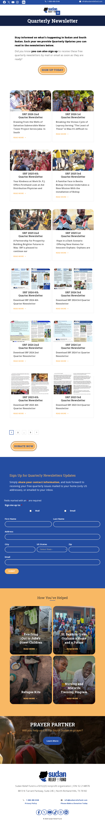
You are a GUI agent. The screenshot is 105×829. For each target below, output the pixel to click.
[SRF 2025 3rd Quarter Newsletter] (73, 160)
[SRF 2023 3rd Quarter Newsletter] (73, 383)
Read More (18, 137)
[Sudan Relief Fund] (50, 12)
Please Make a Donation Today (74, 803)
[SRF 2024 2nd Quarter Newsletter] (30, 331)
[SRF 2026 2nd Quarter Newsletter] (30, 100)
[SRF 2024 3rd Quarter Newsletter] (73, 279)
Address (9, 531)
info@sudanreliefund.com (92, 1)
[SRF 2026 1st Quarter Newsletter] (73, 100)
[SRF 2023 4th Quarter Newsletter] (30, 383)
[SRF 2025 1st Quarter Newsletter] (73, 219)
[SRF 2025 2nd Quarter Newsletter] (30, 219)
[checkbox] (30, 511)
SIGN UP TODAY (52, 70)
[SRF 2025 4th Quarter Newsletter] (30, 160)
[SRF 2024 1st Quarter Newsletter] (73, 331)
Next (36, 432)
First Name (10, 518)
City (7, 544)
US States (42, 544)
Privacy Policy (31, 803)
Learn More (52, 740)
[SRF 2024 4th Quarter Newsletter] (30, 279)
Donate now (23, 446)
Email (72, 511)
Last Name (58, 518)
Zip (70, 544)
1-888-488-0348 (53, 1)
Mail (37, 511)
